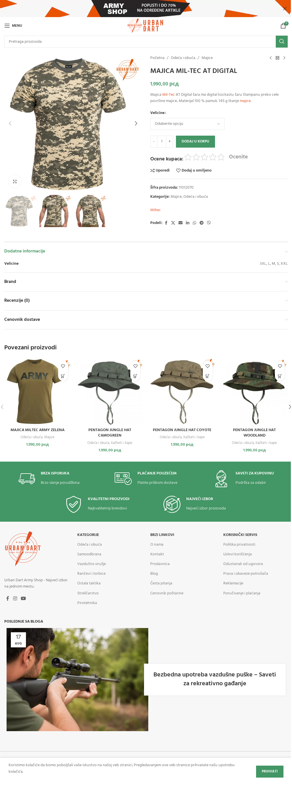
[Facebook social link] (166, 223)
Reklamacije (233, 583)
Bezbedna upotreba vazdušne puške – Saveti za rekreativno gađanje (214, 679)
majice (245, 101)
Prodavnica (160, 564)
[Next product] (284, 58)
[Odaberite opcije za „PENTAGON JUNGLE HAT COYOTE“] (208, 376)
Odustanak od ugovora (243, 564)
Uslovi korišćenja (237, 554)
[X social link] (173, 223)
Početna (157, 58)
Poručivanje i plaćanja (241, 593)
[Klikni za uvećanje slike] (15, 181)
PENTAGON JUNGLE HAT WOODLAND (254, 433)
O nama (156, 544)
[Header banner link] (146, 8)
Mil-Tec (168, 94)
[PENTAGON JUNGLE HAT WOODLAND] (254, 391)
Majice (207, 58)
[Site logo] (146, 26)
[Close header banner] (285, 8)
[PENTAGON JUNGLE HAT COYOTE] (182, 391)
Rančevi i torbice (91, 573)
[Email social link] (180, 223)
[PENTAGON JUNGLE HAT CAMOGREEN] (110, 391)
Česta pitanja (161, 583)
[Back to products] (277, 58)
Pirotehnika (87, 603)
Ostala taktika (89, 583)
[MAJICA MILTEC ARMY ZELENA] (37, 391)
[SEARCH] (282, 42)
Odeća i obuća (183, 58)
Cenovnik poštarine (166, 593)
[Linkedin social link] (187, 223)
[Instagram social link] (15, 598)
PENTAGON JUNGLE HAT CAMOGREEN (109, 433)
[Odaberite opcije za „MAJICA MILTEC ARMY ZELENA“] (63, 376)
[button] (10, 123)
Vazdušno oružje (91, 564)
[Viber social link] (209, 223)
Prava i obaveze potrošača (245, 573)
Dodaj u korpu (195, 141)
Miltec (155, 210)
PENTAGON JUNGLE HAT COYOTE (182, 430)
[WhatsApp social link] (194, 223)
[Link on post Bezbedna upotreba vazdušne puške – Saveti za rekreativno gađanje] (77, 679)
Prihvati (270, 771)
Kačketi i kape (121, 443)
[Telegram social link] (201, 223)
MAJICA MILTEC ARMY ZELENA (37, 430)
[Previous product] (270, 58)
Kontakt (157, 554)
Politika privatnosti (239, 544)
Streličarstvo (88, 593)
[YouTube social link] (23, 598)
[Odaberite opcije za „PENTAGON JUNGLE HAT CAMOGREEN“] (135, 376)
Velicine (157, 113)
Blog (154, 573)
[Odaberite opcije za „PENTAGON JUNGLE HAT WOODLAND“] (280, 376)
